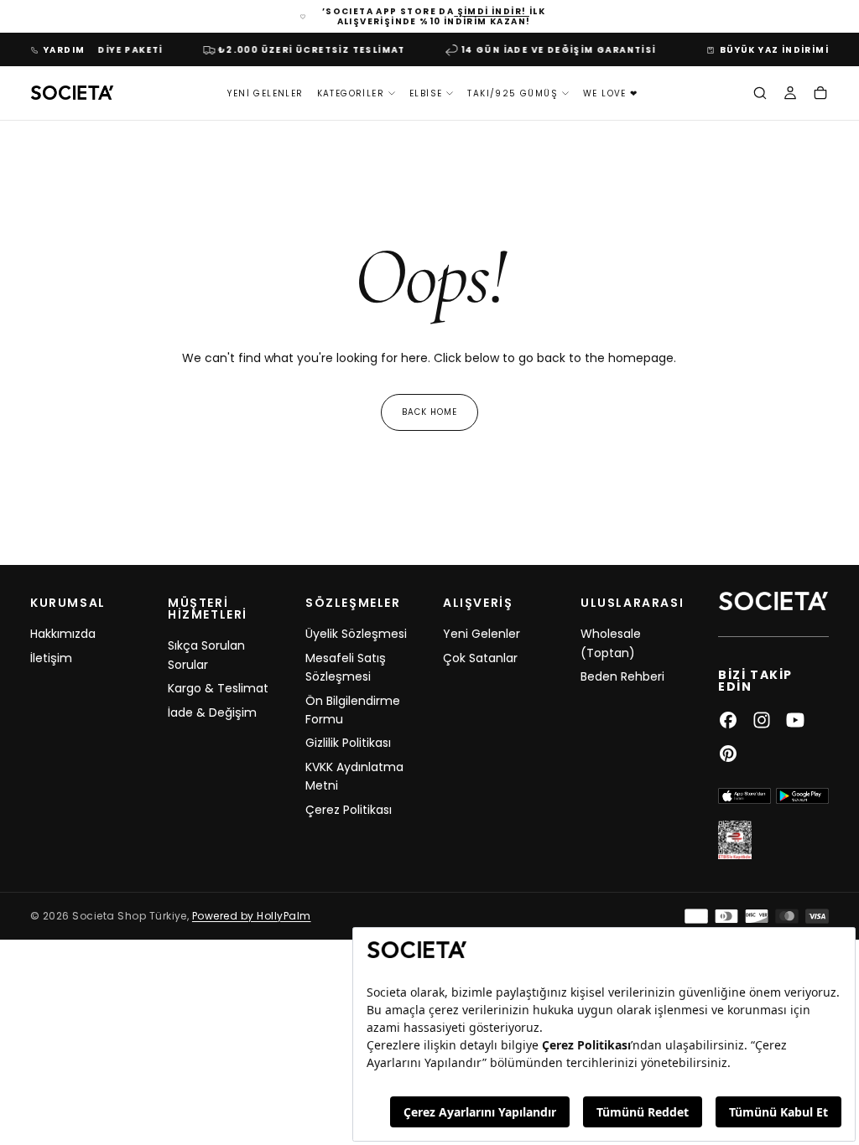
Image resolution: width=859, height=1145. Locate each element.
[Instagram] (762, 720)
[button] (760, 95)
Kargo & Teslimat (218, 688)
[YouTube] (795, 720)
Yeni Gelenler (265, 93)
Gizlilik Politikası (348, 742)
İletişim (51, 658)
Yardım (64, 50)
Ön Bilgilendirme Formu (352, 710)
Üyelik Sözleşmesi (356, 633)
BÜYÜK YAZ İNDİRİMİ (774, 50)
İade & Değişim (212, 712)
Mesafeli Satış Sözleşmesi (345, 667)
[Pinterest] (728, 753)
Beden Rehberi (622, 676)
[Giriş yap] (790, 95)
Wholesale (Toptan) (610, 643)
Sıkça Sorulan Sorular (206, 654)
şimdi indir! (491, 11)
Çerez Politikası (348, 809)
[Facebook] (728, 720)
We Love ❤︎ (610, 93)
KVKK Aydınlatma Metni (354, 776)
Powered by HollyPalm (251, 916)
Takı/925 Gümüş (512, 93)
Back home (429, 412)
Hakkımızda (63, 633)
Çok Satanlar (480, 658)
